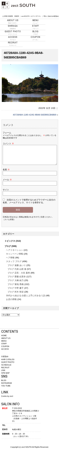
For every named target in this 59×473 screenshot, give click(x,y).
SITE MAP (5, 373)
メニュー (36, 21)
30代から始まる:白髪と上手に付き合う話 (25, 295)
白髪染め (13, 27)
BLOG (3, 380)
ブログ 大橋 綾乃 (16, 280)
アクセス (12, 38)
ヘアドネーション (14, 250)
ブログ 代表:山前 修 (17, 269)
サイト (6, 189)
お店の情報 (11, 299)
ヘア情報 (10, 257)
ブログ (35, 32)
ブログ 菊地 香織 (16, 284)
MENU (4, 341)
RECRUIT (5, 368)
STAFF (4, 344)
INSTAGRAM (6, 383)
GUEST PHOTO (7, 362)
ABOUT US (5, 338)
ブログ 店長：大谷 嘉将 (19, 273)
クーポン (35, 38)
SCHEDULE (6, 365)
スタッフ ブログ (13, 261)
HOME (4, 336)
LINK (3, 370)
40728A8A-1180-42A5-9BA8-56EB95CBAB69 (34, 115)
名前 (6, 169)
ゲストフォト (13, 32)
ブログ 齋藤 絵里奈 (17, 276)
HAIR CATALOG (7, 359)
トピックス (10, 241)
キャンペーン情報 (14, 254)
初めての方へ (12, 21)
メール (7, 179)
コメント (8, 143)
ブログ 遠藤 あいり (17, 265)
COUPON (5, 346)
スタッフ (35, 27)
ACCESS (5, 349)
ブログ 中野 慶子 (16, 288)
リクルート (13, 43)
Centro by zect (7, 396)
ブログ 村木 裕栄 (16, 292)
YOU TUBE (5, 386)
